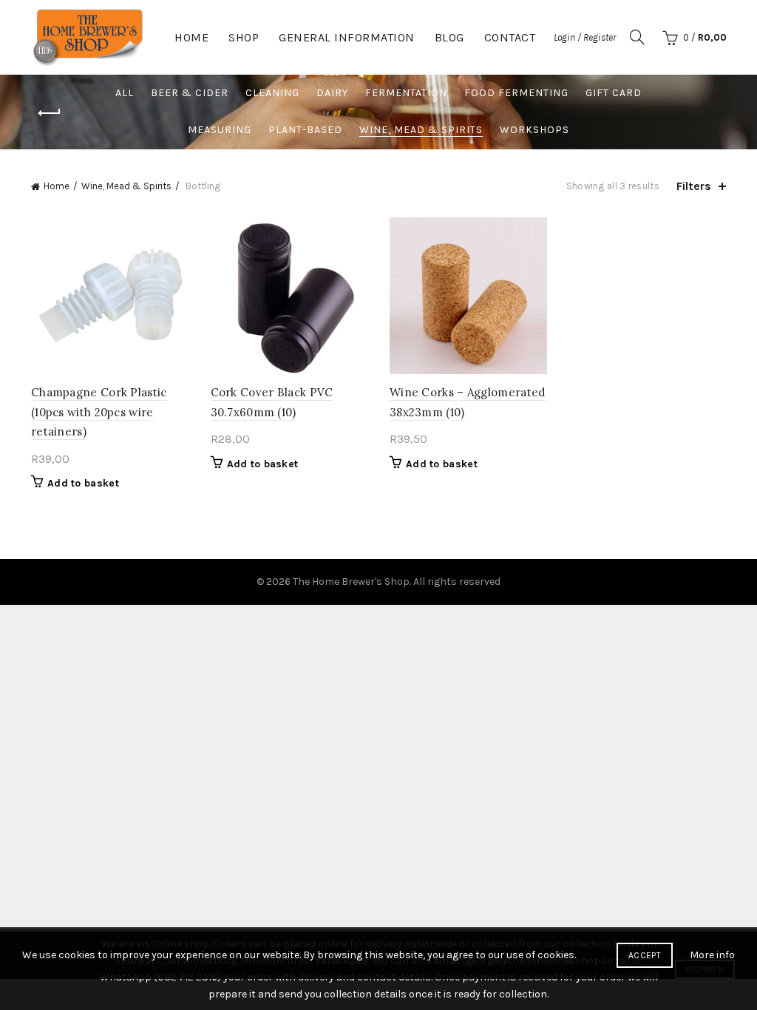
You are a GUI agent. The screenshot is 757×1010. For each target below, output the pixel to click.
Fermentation (406, 93)
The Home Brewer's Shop (351, 581)
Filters (693, 186)
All (124, 93)
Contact (510, 37)
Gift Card (613, 93)
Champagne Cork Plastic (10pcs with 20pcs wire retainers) (99, 411)
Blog (449, 37)
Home (191, 37)
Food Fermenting (516, 93)
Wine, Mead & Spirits (421, 129)
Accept (644, 955)
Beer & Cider (189, 93)
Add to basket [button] (83, 483)
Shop (243, 37)
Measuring (219, 129)
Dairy (332, 93)
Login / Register (585, 37)
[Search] (637, 37)
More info (712, 955)
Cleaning (272, 93)
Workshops (534, 129)
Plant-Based (305, 129)
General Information (347, 37)
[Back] (49, 113)
